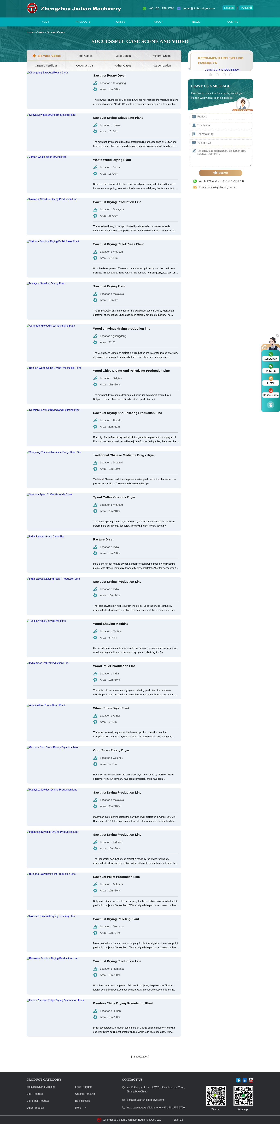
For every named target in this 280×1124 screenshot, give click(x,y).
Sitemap (178, 1119)
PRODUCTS (83, 21)
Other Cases (123, 65)
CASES (120, 21)
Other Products (35, 1107)
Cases (40, 32)
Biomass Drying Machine (41, 1086)
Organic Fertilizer (46, 65)
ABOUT (158, 21)
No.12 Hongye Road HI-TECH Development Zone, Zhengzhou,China (156, 1089)
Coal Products (35, 1093)
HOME (45, 21)
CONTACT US (132, 1079)
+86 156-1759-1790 (161, 8)
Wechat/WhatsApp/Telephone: (156, 1107)
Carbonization (162, 65)
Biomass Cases (56, 32)
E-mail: (145, 1099)
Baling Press (82, 1100)
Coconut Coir (84, 65)
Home (30, 32)
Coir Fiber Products (38, 1100)
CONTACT (233, 21)
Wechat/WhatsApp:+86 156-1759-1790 (221, 181)
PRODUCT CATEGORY (44, 1079)
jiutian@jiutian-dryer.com (199, 8)
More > (80, 1107)
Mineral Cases (162, 55)
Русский (246, 7)
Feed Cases (85, 55)
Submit (223, 172)
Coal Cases (123, 55)
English (229, 7)
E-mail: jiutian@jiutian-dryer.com (217, 187)
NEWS (196, 21)
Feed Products (83, 1086)
